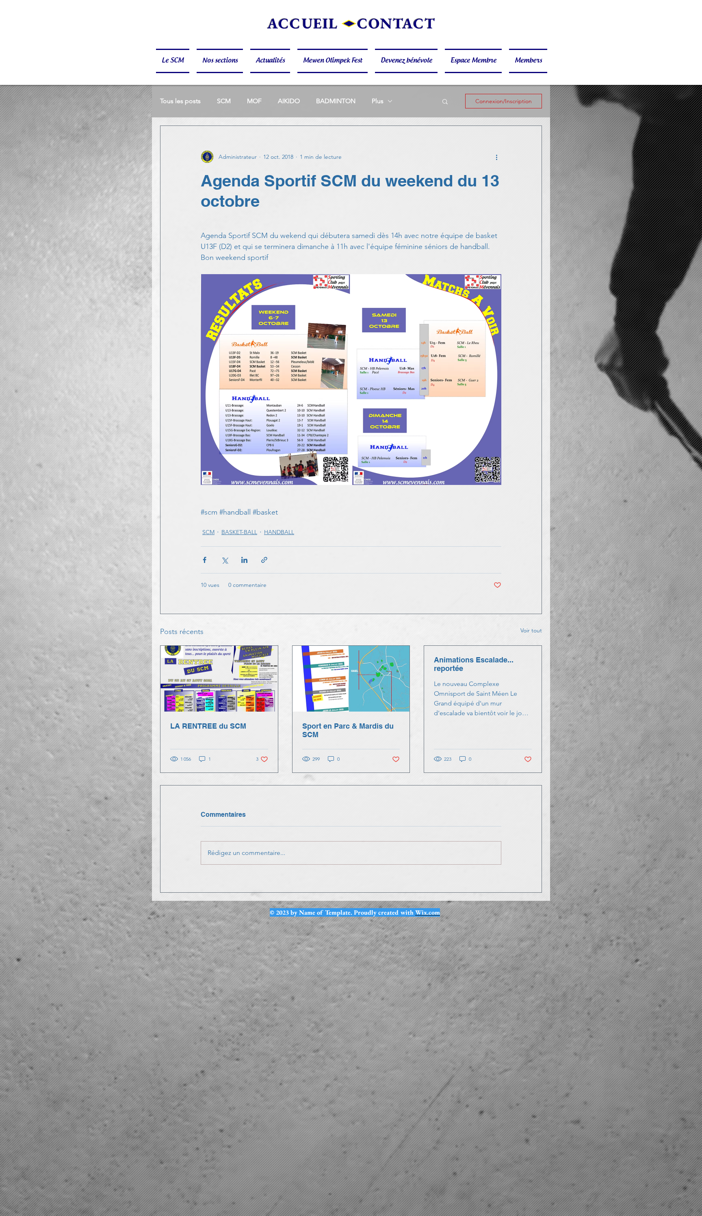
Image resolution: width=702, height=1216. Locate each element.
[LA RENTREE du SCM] (219, 679)
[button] (174, 61)
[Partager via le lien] (264, 560)
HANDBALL (279, 532)
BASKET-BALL (239, 532)
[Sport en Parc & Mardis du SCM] (351, 679)
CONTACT (396, 23)
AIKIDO (289, 101)
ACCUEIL (302, 23)
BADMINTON (335, 101)
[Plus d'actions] (496, 157)
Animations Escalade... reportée (474, 664)
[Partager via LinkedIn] (244, 560)
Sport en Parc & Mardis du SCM (348, 730)
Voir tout (531, 630)
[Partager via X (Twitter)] (224, 560)
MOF (254, 101)
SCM (224, 101)
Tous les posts (180, 101)
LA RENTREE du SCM (208, 726)
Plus (378, 101)
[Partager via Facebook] (204, 560)
